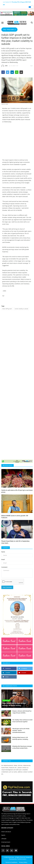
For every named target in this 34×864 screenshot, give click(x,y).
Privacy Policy (23, 862)
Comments (5, 547)
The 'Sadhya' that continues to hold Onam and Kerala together (22, 720)
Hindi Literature (6, 831)
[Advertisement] (17, 142)
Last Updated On (17, 2)
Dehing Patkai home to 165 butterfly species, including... (20, 738)
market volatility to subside (21, 308)
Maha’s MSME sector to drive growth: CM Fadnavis (14, 516)
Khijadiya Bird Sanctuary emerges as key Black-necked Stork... (22, 747)
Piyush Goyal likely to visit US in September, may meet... (15, 542)
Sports (3, 835)
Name (3, 552)
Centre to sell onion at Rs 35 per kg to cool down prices (17, 491)
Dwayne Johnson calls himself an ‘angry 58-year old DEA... (21, 712)
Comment (4, 567)
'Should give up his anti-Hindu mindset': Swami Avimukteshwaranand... (20, 730)
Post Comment (7, 587)
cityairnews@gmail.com (8, 770)
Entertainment (5, 842)
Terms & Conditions (11, 862)
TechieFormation (21, 859)
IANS (6, 65)
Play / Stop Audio (8, 29)
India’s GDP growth (7, 308)
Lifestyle (3, 838)
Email (3, 559)
